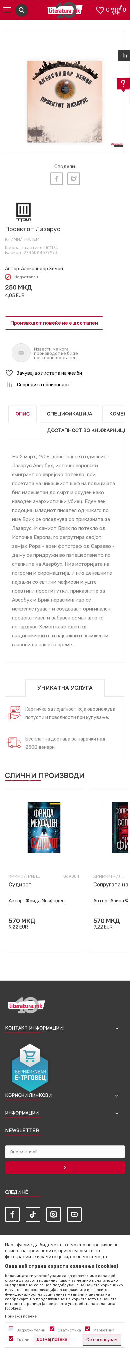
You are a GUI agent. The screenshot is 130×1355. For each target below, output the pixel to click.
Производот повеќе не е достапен (54, 323)
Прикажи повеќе (21, 1316)
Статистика (69, 1330)
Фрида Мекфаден (45, 901)
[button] (65, 373)
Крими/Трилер (22, 239)
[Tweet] (73, 178)
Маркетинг (103, 1330)
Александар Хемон (42, 269)
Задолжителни (31, 1330)
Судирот (20, 884)
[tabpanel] (65, 89)
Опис (22, 414)
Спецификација (69, 414)
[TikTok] (33, 1214)
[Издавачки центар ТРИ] (23, 212)
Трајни (23, 1339)
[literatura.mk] (65, 12)
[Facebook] (56, 178)
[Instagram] (53, 1214)
